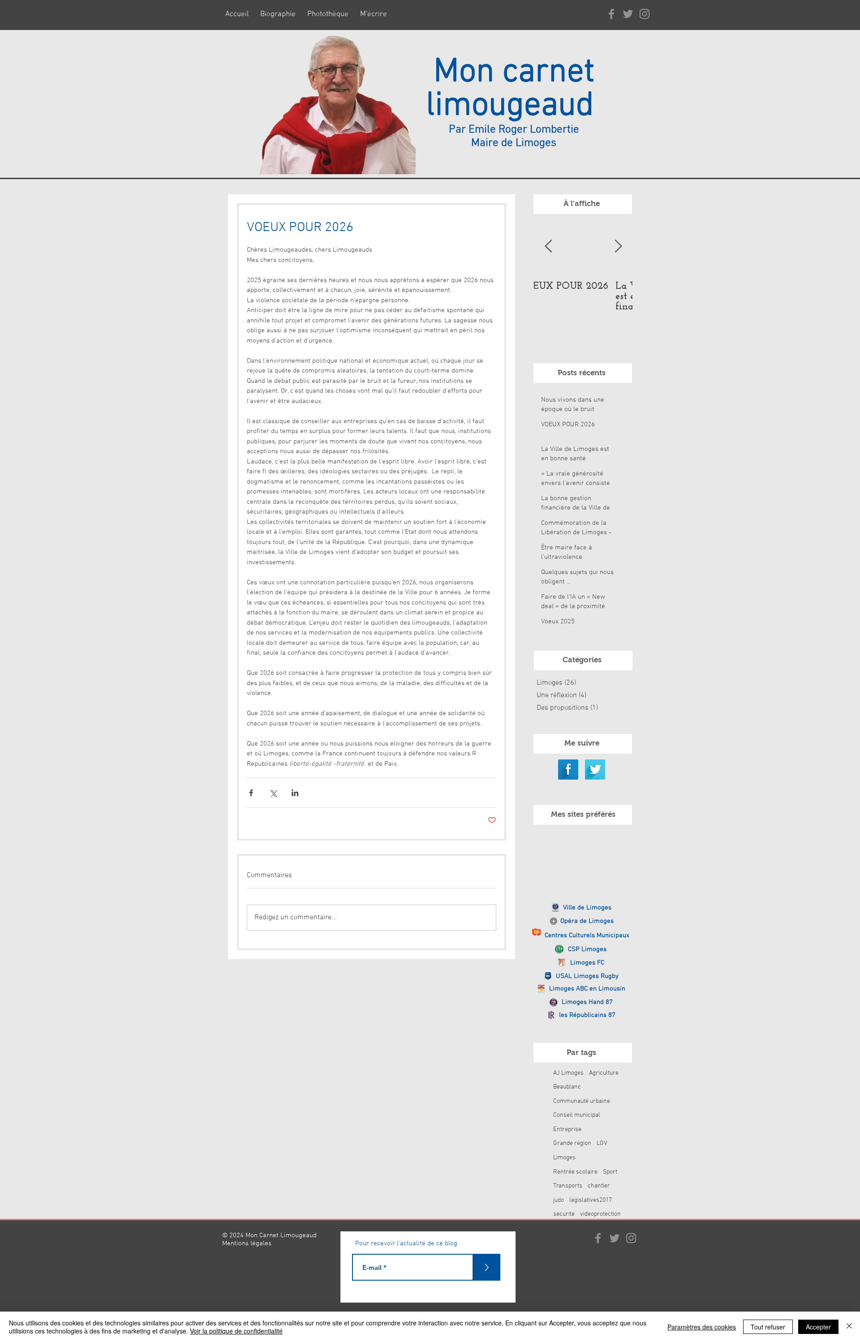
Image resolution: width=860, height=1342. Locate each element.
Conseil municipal (576, 1115)
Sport (610, 1172)
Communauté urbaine (581, 1101)
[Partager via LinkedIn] (295, 793)
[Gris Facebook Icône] (611, 14)
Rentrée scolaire (575, 1172)
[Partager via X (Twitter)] (273, 793)
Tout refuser (768, 1326)
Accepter (818, 1326)
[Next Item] (618, 246)
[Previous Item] (548, 246)
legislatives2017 (590, 1200)
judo (558, 1200)
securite (564, 1214)
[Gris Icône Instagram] (644, 14)
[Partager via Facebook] (251, 793)
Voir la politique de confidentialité (236, 1330)
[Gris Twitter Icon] (628, 14)
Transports (567, 1186)
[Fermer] (849, 1327)
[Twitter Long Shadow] (595, 769)
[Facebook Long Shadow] (568, 769)
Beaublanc (567, 1087)
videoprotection (600, 1214)
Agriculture (604, 1073)
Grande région (572, 1143)
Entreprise (567, 1129)
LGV (602, 1143)
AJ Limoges (568, 1073)
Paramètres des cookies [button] (701, 1326)
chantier (599, 1186)
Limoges (564, 1158)
